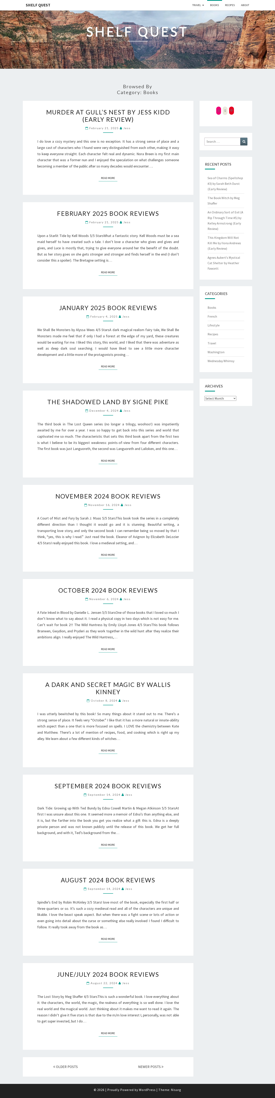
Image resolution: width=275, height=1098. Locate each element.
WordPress (147, 1090)
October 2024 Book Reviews (108, 590)
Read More (109, 178)
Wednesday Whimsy (221, 361)
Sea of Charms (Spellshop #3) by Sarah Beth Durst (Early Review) (225, 183)
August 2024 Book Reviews (108, 880)
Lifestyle (214, 325)
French (212, 316)
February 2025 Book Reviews (108, 213)
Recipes (230, 5)
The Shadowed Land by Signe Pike (108, 401)
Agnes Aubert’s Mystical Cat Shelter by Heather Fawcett (224, 263)
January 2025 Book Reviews (108, 307)
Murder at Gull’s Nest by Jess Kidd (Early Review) (108, 115)
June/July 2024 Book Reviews (108, 974)
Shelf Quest (38, 4)
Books (214, 5)
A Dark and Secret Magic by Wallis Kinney (108, 688)
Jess (127, 128)
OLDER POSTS (66, 1066)
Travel (196, 5)
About (245, 5)
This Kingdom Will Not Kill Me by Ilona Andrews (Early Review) (224, 243)
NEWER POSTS (149, 1066)
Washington (216, 352)
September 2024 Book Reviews (108, 785)
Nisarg (176, 1090)
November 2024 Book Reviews (108, 496)
